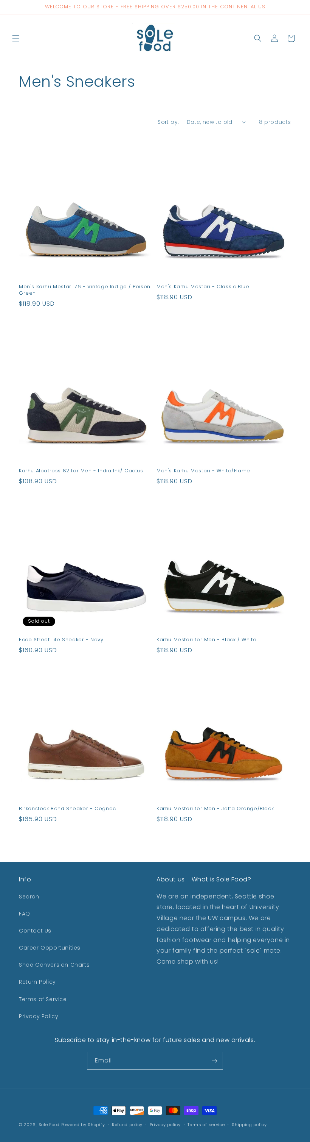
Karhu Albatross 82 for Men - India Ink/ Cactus (81, 471)
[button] (16, 38)
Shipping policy (249, 1125)
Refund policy (127, 1125)
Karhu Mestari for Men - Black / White (206, 640)
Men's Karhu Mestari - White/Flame (203, 471)
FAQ (24, 913)
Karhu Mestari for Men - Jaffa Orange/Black (215, 809)
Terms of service (206, 1125)
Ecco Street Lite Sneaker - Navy (61, 640)
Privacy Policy (38, 1016)
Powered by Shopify (83, 1125)
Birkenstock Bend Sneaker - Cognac (67, 809)
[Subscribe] (214, 1061)
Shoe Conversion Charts (54, 965)
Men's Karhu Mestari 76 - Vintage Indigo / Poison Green (84, 290)
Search (29, 896)
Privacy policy (165, 1125)
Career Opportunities (50, 947)
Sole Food (49, 1125)
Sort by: (168, 122)
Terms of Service (43, 999)
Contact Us (35, 930)
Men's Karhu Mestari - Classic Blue (203, 287)
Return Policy (37, 982)
